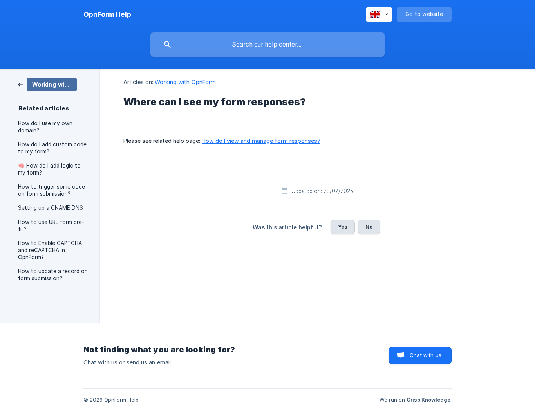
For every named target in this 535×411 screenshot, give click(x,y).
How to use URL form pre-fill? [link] (51, 225)
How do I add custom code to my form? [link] (52, 148)
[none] (107, 14)
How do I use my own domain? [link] (45, 126)
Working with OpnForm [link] (185, 82)
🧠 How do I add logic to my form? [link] (49, 169)
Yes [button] (342, 227)
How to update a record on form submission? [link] (53, 274)
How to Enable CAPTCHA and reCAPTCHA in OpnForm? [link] (50, 250)
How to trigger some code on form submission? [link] (51, 190)
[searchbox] (267, 44)
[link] (47, 84)
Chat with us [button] (425, 355)
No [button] (368, 227)
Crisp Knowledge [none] (428, 400)
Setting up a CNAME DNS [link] (50, 208)
